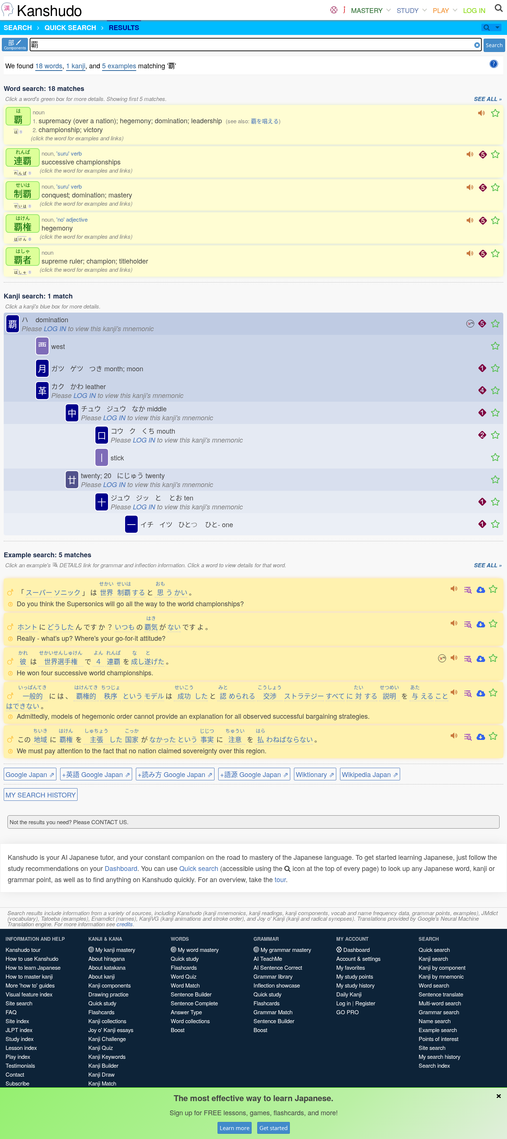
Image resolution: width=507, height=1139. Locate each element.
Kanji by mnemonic (441, 976)
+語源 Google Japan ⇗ (254, 774)
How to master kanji (29, 976)
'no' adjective (72, 219)
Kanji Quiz (100, 1047)
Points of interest (438, 1038)
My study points (354, 976)
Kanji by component (442, 967)
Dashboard (121, 868)
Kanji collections (107, 1021)
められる (236, 696)
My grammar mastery (285, 949)
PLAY (441, 10)
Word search (434, 985)
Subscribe (17, 1083)
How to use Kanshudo (32, 958)
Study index (19, 1038)
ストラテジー (304, 696)
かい (180, 592)
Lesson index (21, 1047)
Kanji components (109, 985)
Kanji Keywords (106, 1056)
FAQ (11, 1012)
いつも (125, 626)
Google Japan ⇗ (30, 774)
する (131, 592)
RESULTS (124, 27)
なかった (162, 739)
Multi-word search (440, 1003)
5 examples (119, 65)
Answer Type (186, 1012)
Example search (438, 1030)
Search (494, 45)
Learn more (234, 1128)
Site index (17, 1021)
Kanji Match (102, 1083)
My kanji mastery (114, 949)
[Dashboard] (333, 10)
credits (125, 924)
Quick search (198, 868)
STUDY (408, 10)
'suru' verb (69, 153)
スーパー (39, 592)
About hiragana (106, 958)
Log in (343, 1003)
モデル (154, 696)
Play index (18, 1056)
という (132, 696)
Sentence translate (441, 994)
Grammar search (439, 1012)
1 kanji (75, 65)
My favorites (350, 967)
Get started (273, 1128)
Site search (19, 1003)
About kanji (101, 976)
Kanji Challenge (107, 1038)
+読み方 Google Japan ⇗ (175, 774)
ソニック (67, 592)
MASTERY (367, 10)
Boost (177, 1030)
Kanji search (433, 958)
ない (174, 626)
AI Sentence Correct (278, 967)
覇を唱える (265, 121)
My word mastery (197, 949)
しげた (147, 661)
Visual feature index (29, 994)
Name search (435, 1021)
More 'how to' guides (30, 985)
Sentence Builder (191, 994)
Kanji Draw (101, 1074)
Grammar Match (273, 1012)
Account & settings (358, 958)
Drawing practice (108, 994)
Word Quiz (183, 976)
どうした (60, 626)
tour (280, 879)
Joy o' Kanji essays (110, 1030)
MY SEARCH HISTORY (41, 794)
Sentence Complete (194, 1003)
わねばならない (284, 739)
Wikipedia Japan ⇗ (370, 774)
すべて (335, 696)
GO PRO (347, 1012)
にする (361, 696)
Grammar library (273, 976)
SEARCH (18, 27)
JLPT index (19, 1030)
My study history (355, 985)
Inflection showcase (277, 985)
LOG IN (474, 10)
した (191, 696)
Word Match (185, 985)
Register (365, 1003)
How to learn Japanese (33, 967)
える (422, 696)
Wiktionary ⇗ (315, 774)
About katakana (106, 967)
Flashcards (101, 1012)
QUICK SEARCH (70, 27)
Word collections (190, 1021)
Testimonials (20, 1065)
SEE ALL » (488, 99)
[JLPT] (344, 10)
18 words (48, 65)
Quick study (102, 1003)
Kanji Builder (103, 1065)
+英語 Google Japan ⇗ (96, 774)
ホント (27, 626)
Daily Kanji (349, 994)
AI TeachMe (268, 958)
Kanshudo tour (23, 949)
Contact (15, 1074)
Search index (434, 1065)
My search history (439, 1056)
